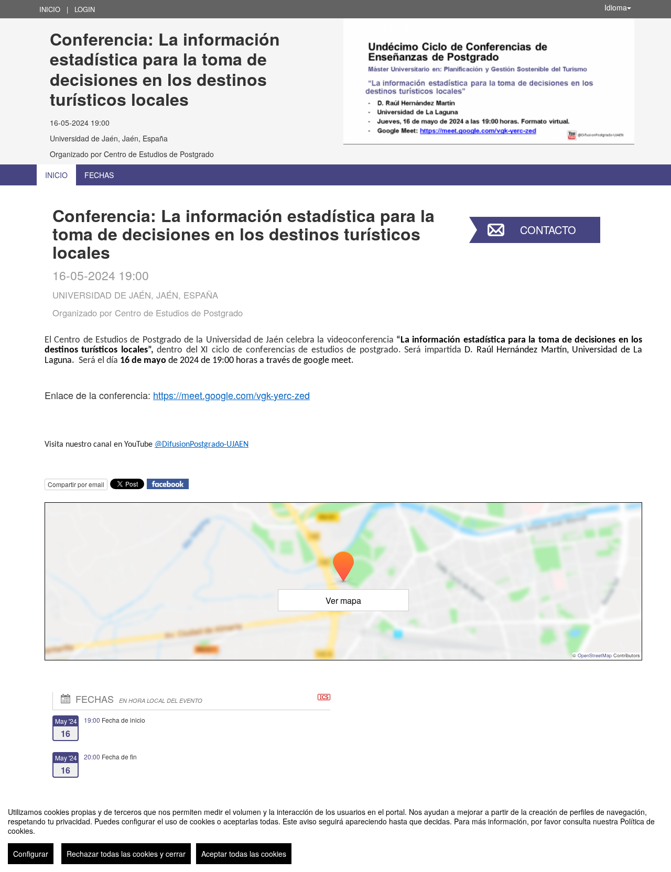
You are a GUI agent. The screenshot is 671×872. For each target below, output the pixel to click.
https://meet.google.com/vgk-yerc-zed (231, 395)
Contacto (548, 229)
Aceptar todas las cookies (243, 853)
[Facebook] (168, 483)
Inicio (49, 9)
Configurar (30, 853)
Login (84, 9)
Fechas (99, 175)
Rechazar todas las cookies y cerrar (126, 853)
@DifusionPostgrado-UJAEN (201, 444)
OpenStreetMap (595, 655)
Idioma (615, 7)
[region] (335, 831)
